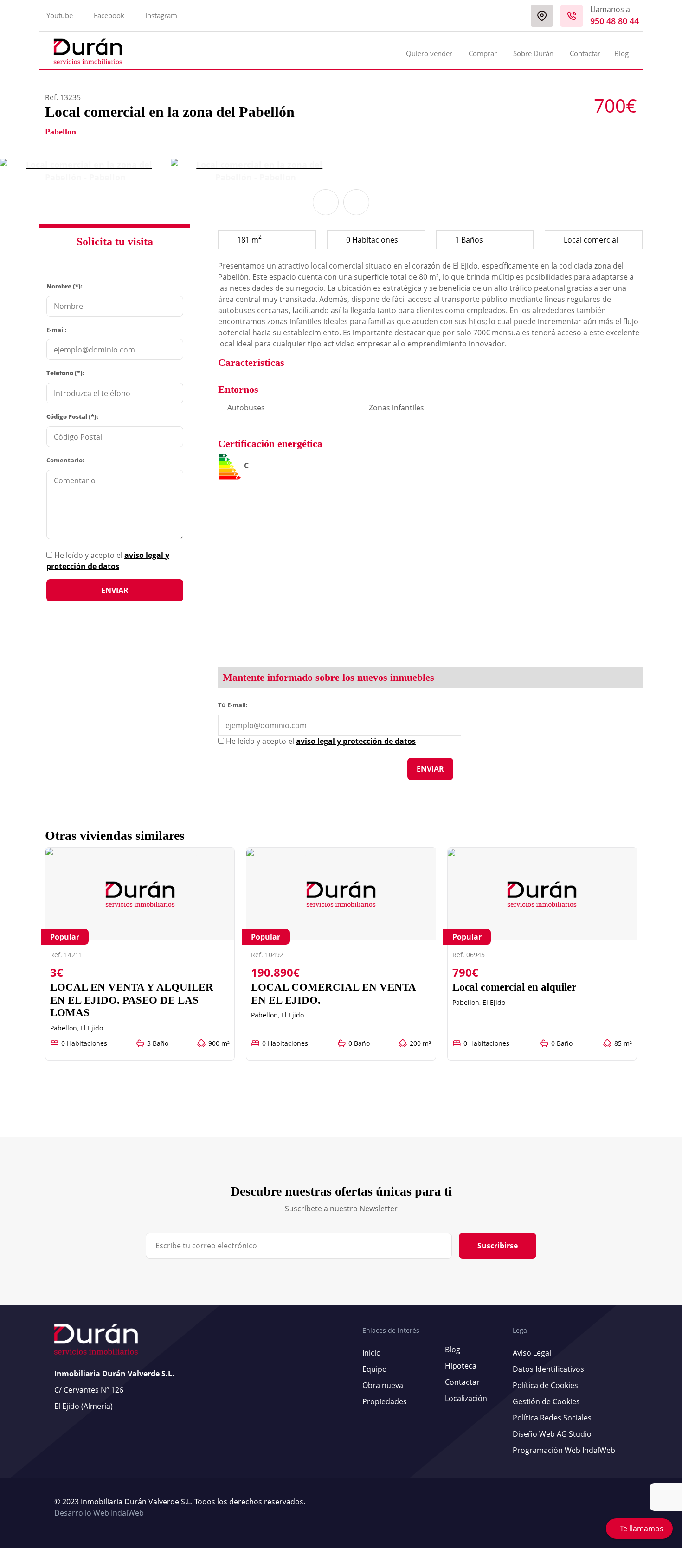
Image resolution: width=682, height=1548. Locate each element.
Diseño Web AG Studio (552, 1434)
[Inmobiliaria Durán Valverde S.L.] (87, 51)
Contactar (585, 53)
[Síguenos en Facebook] (620, 1508)
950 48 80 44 (614, 20)
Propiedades (384, 1401)
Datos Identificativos (548, 1369)
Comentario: (65, 460)
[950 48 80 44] (571, 16)
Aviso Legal (532, 1353)
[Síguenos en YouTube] (616, 1508)
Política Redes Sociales (552, 1418)
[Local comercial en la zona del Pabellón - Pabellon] (85, 171)
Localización (466, 1398)
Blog (621, 53)
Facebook (109, 15)
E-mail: (56, 330)
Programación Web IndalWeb (564, 1450)
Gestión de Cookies (546, 1401)
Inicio (371, 1353)
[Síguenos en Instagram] (625, 1508)
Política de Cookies (545, 1385)
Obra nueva (382, 1385)
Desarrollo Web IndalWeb (99, 1513)
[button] (326, 202)
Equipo (374, 1369)
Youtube (59, 15)
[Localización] (542, 16)
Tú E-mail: (235, 704)
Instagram (161, 15)
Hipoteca (460, 1366)
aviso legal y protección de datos (356, 741)
